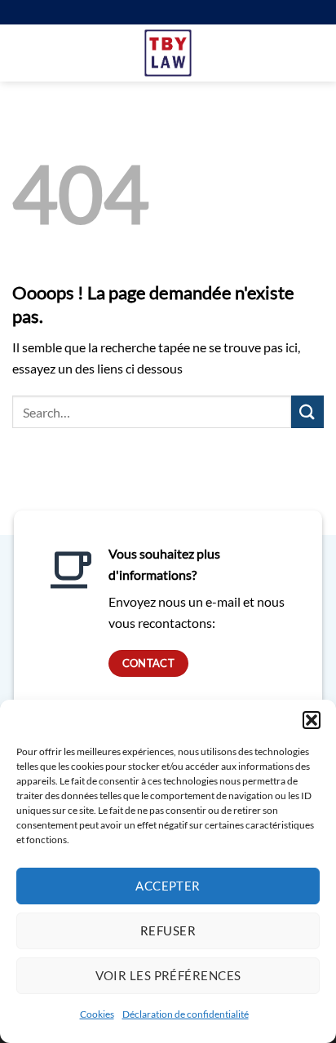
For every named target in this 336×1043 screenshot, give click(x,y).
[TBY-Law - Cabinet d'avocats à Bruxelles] (168, 53)
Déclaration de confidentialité (185, 1014)
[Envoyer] (307, 411)
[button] (311, 720)
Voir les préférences (168, 975)
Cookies (97, 1014)
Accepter (168, 885)
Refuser (168, 930)
